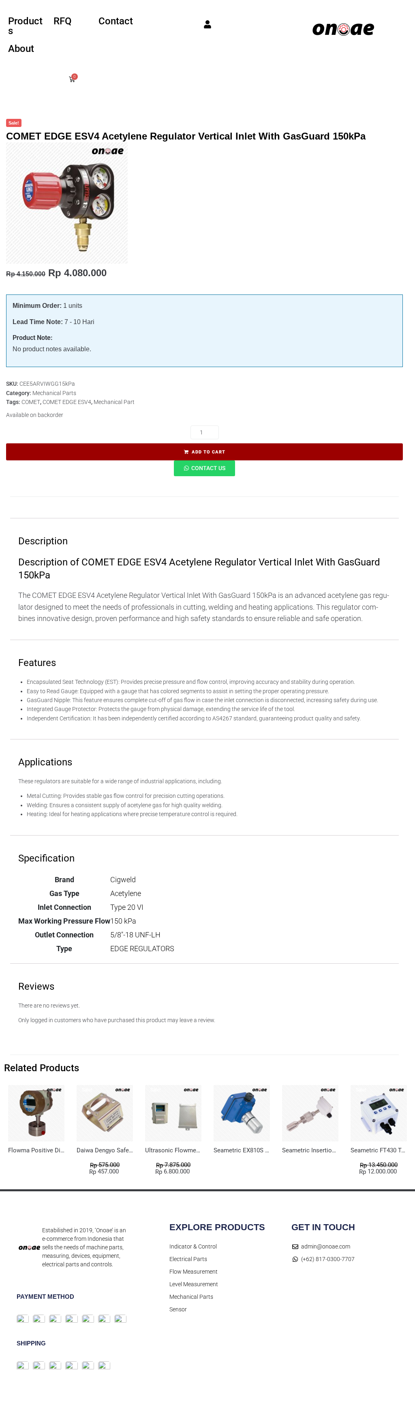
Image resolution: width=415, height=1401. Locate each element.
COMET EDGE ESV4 (67, 402)
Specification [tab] (219, 507)
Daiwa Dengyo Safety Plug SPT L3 (122, 1150)
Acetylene (125, 893)
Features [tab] (96, 507)
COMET (30, 402)
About (21, 48)
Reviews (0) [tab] (283, 507)
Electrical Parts (188, 1259)
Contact (115, 21)
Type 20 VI (126, 907)
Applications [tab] (154, 507)
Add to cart (208, 452)
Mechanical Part (114, 402)
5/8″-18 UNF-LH (135, 934)
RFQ (62, 21)
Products (25, 26)
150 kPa (123, 921)
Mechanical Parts (54, 393)
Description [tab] (40, 507)
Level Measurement (193, 1284)
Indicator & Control (193, 1246)
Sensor (178, 1309)
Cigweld (123, 879)
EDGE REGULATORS (142, 948)
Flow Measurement (193, 1271)
